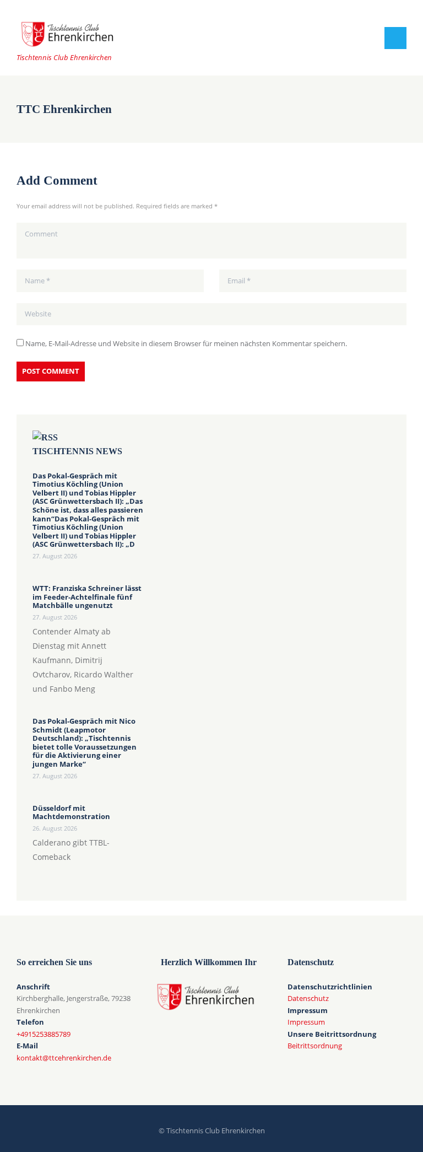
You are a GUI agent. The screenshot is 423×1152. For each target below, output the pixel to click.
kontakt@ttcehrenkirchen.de (64, 1058)
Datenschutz (308, 998)
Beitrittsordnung (315, 1046)
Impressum (306, 1022)
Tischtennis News (77, 451)
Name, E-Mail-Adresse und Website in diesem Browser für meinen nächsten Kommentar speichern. (186, 343)
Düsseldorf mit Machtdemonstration (71, 812)
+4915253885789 (43, 1034)
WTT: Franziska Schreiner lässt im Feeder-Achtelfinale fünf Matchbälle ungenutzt (87, 597)
